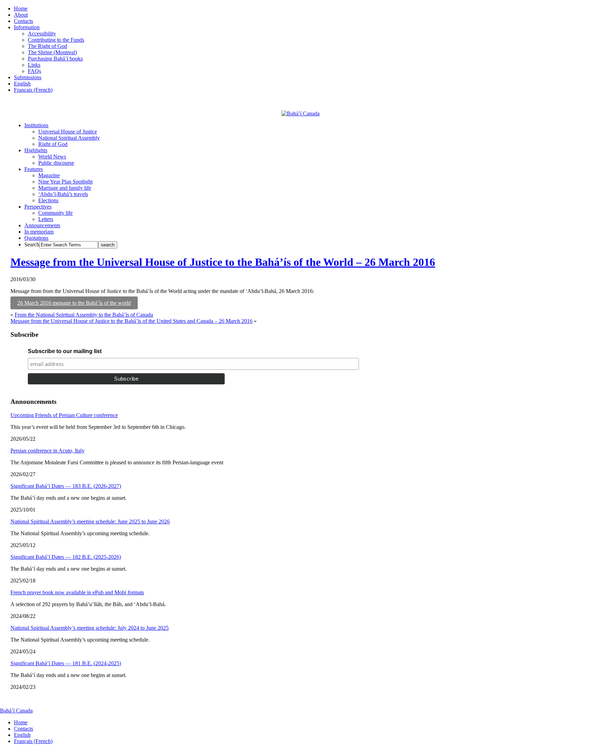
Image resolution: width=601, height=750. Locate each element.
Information (27, 27)
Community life (55, 213)
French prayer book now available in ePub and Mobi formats (77, 592)
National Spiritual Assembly (69, 138)
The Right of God (47, 46)
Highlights (35, 150)
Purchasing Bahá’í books (55, 59)
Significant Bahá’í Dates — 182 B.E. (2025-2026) (65, 557)
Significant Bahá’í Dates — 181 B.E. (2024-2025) (65, 663)
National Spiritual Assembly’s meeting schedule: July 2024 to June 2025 (89, 628)
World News (52, 157)
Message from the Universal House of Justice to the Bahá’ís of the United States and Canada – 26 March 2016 (131, 321)
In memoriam (39, 232)
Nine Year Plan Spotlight (65, 182)
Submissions (27, 77)
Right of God (52, 144)
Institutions (36, 125)
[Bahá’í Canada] (300, 113)
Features (33, 169)
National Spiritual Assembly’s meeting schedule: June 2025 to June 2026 (90, 521)
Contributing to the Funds (56, 40)
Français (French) (33, 90)
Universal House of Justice (67, 131)
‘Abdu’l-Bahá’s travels (63, 194)
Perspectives (37, 207)
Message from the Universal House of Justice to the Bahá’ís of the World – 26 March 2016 (222, 262)
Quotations (36, 238)
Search (31, 244)
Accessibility (42, 33)
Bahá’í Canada (16, 711)
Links (34, 65)
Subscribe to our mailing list (65, 351)
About (21, 15)
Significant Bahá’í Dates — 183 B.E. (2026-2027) (65, 486)
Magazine (49, 175)
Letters (45, 219)
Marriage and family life (64, 188)
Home (20, 8)
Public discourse (56, 163)
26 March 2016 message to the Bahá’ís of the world (74, 303)
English (22, 84)
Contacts (23, 21)
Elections (48, 200)
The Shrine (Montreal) (52, 52)
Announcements (42, 225)
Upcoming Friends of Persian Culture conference (64, 415)
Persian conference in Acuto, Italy (47, 451)
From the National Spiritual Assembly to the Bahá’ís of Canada (84, 315)
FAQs (34, 71)
